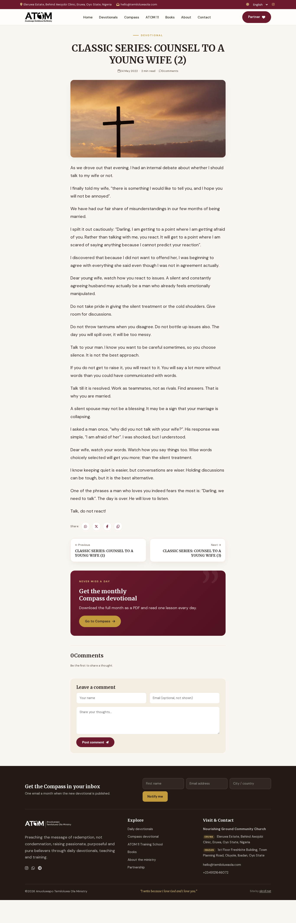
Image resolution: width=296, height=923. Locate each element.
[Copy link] (118, 526)
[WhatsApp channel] (33, 868)
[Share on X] (96, 526)
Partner (254, 17)
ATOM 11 (152, 17)
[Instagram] (274, 4)
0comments (170, 71)
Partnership (136, 867)
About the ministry (142, 860)
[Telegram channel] (40, 868)
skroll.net (265, 891)
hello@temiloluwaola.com (139, 4)
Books (170, 17)
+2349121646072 (215, 872)
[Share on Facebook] (107, 526)
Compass (131, 17)
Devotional (152, 35)
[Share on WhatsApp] (85, 526)
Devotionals (108, 17)
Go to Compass (97, 621)
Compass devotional (143, 836)
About (186, 17)
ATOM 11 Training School (145, 844)
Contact (204, 17)
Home (88, 17)
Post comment (93, 742)
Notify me (155, 796)
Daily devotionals (140, 829)
